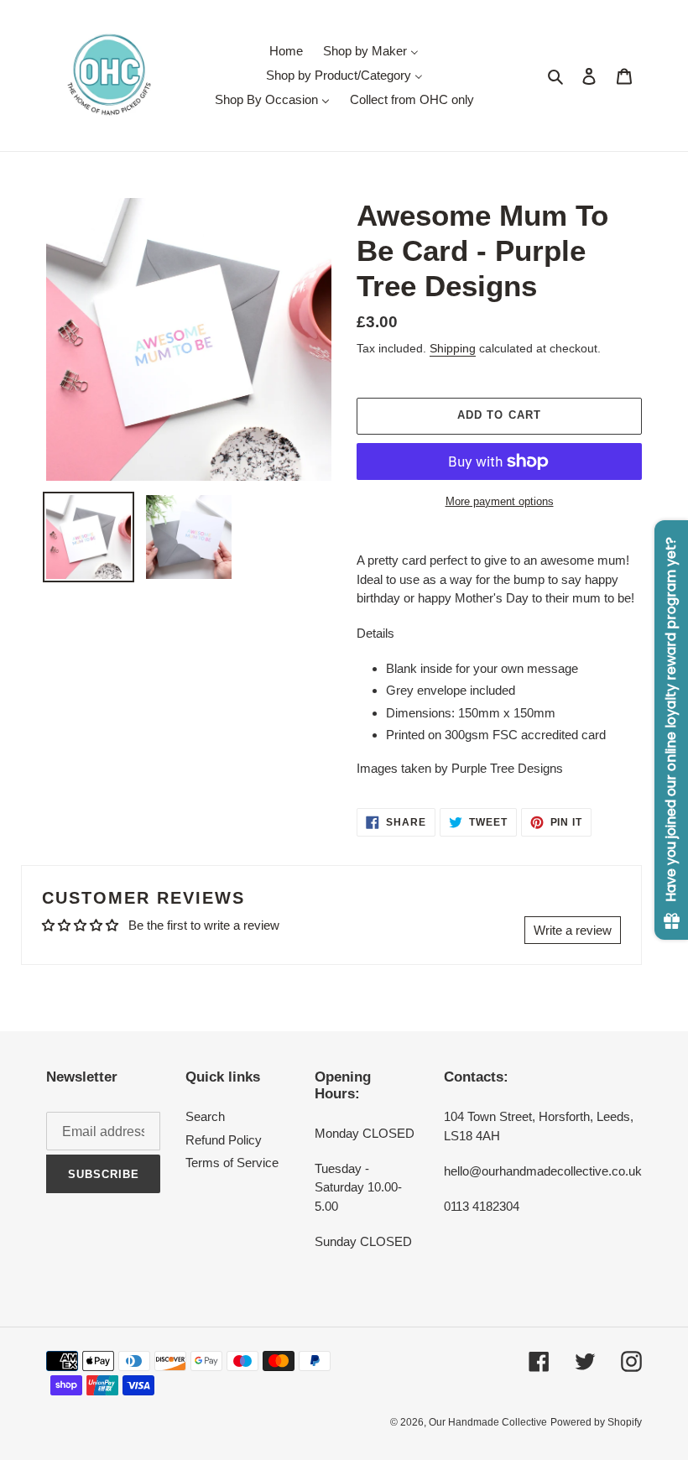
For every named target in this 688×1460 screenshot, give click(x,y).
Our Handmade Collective (488, 1422)
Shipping (453, 348)
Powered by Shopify (596, 1422)
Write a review (573, 930)
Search (205, 1116)
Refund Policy (223, 1140)
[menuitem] (286, 51)
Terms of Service (232, 1162)
